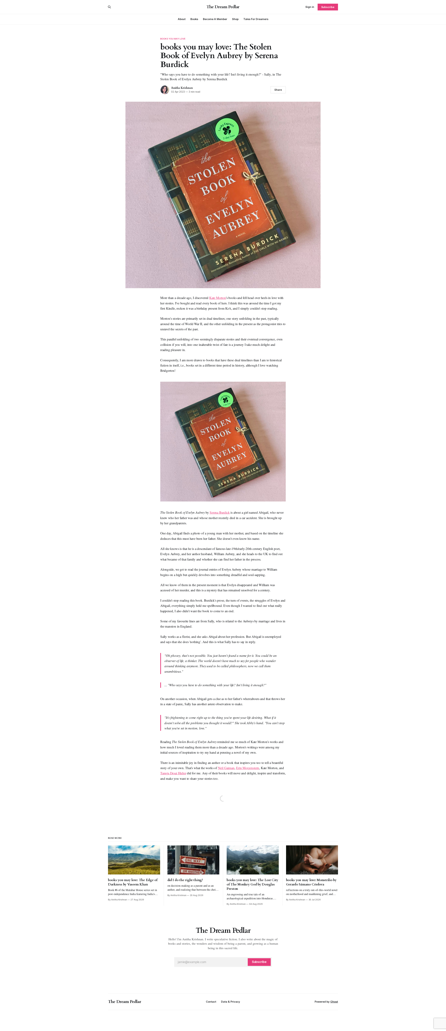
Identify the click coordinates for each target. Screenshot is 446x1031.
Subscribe (327, 7)
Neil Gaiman (226, 768)
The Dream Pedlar (223, 7)
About (182, 19)
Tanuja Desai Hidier (173, 773)
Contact (211, 1001)
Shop (235, 19)
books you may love (172, 38)
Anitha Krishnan (182, 88)
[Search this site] (109, 7)
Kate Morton (217, 297)
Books (194, 19)
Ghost (334, 1001)
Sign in (309, 7)
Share (278, 89)
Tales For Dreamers (255, 19)
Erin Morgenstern (247, 768)
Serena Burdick (220, 512)
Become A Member (215, 19)
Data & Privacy (230, 1001)
